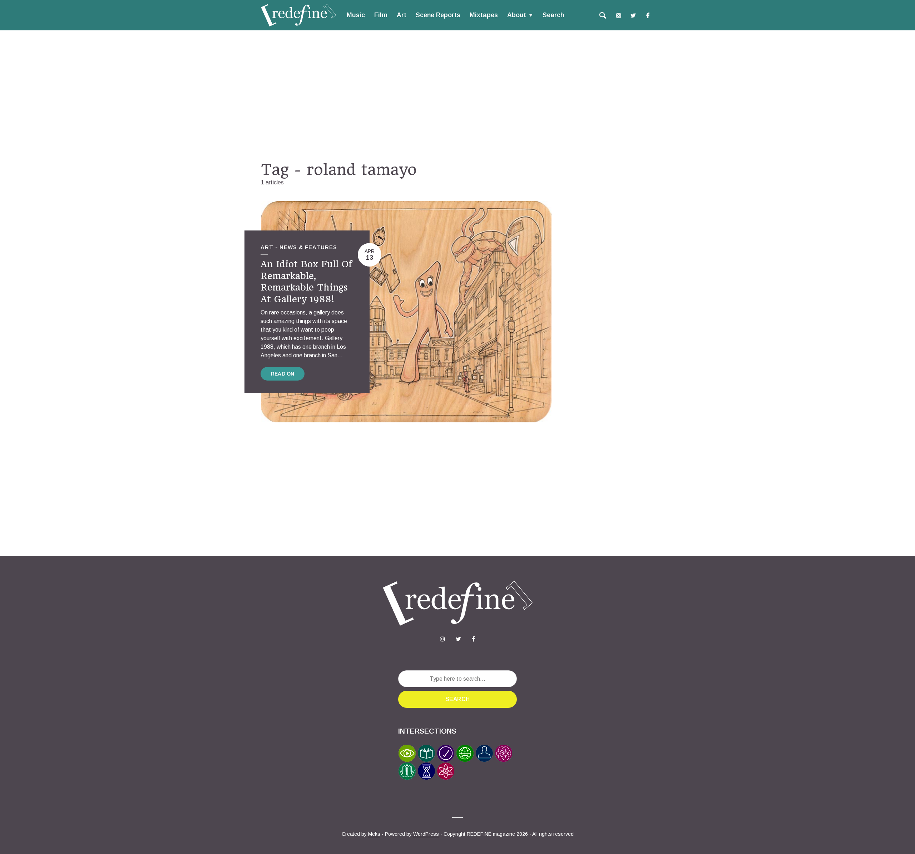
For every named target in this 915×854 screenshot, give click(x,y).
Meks (374, 834)
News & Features (308, 247)
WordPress (426, 834)
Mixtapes (484, 15)
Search (553, 15)
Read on (282, 374)
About (516, 15)
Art (401, 15)
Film (380, 15)
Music (356, 15)
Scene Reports (438, 15)
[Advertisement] (457, 95)
